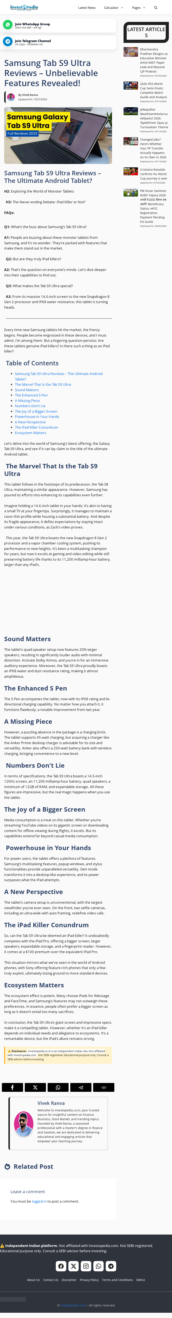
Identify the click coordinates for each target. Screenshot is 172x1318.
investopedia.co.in (73, 1305)
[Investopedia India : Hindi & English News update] (24, 8)
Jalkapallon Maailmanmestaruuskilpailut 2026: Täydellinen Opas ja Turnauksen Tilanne (154, 118)
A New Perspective (30, 422)
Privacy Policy (89, 1280)
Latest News (87, 7)
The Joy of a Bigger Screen (36, 411)
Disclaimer (69, 1280)
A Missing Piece (27, 400)
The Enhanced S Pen (31, 395)
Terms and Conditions (117, 1280)
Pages (136, 7)
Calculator (111, 7)
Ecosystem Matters (30, 432)
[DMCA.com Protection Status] (13, 1300)
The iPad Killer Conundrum (36, 427)
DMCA (140, 1280)
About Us (33, 1280)
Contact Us (50, 1280)
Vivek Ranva (30, 95)
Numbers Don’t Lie (30, 405)
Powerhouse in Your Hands (37, 416)
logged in (39, 1201)
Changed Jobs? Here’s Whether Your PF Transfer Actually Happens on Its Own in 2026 (153, 148)
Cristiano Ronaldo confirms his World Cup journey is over (153, 174)
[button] (156, 8)
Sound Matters (27, 389)
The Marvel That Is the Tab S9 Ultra (43, 384)
